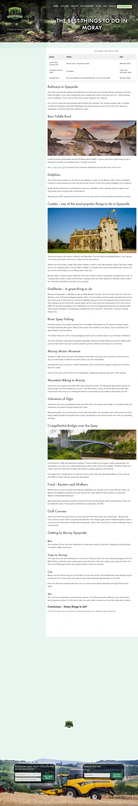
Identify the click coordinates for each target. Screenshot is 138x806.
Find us (112, 6)
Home (55, 6)
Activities (65, 6)
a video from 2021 (59, 167)
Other (98, 6)
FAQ (105, 6)
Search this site (117, 775)
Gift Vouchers (87, 6)
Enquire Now (125, 7)
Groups (74, 6)
